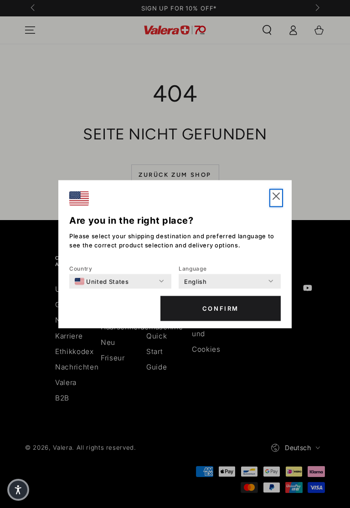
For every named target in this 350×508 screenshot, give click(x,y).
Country (81, 268)
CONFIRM (220, 308)
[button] (276, 198)
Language (192, 268)
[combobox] (102, 281)
